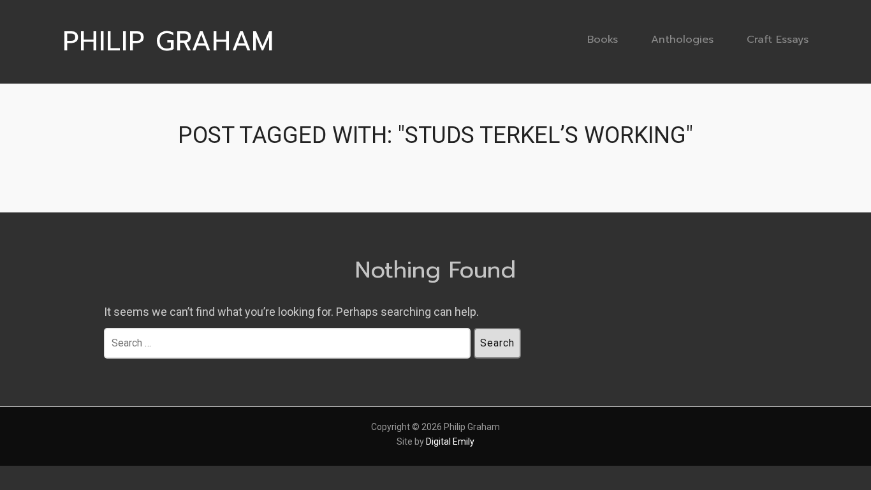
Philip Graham (168, 41)
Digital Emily (450, 441)
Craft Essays (778, 39)
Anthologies (682, 39)
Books (602, 39)
